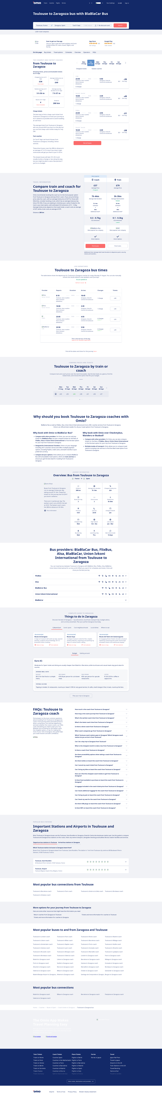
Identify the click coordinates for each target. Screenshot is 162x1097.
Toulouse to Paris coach (64, 891)
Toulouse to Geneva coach (41, 948)
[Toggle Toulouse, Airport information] (126, 870)
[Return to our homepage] (38, 3)
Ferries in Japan (96, 1057)
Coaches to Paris (58, 1063)
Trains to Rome (38, 1057)
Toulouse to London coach (41, 937)
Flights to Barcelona (78, 1063)
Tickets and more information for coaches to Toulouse (99, 915)
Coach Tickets (57, 1054)
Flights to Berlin (77, 1057)
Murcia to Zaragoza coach (65, 967)
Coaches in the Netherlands (62, 1060)
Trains (45, 3)
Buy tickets (47, 52)
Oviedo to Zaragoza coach (89, 971)
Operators (86, 52)
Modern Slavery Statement (87, 1092)
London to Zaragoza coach (89, 955)
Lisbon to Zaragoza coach (65, 959)
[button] (77, 25)
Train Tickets (37, 1054)
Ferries (64, 3)
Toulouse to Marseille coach (90, 952)
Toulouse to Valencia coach (65, 955)
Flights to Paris (77, 1060)
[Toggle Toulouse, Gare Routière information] (126, 862)
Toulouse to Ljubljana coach (114, 952)
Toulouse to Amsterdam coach (43, 944)
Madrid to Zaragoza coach (41, 959)
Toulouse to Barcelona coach (42, 891)
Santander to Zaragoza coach (114, 971)
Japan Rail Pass (115, 1057)
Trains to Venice (38, 1063)
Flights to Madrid (77, 1066)
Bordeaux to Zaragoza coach (114, 967)
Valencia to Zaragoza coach (42, 971)
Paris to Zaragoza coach (112, 955)
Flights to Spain (77, 1068)
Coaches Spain (57, 1057)
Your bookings (111, 3)
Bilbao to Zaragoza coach (65, 971)
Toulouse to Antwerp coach (42, 895)
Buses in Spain (51, 1007)
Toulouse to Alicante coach (113, 948)
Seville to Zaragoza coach (65, 963)
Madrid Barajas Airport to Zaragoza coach (46, 974)
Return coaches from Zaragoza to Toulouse (47, 915)
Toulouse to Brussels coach (41, 952)
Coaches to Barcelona (60, 1066)
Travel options (58, 52)
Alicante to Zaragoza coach (41, 967)
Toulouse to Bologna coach (65, 952)
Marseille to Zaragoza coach (90, 967)
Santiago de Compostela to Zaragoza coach (95, 974)
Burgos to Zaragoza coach (113, 974)
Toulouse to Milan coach (65, 940)
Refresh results (80, 283)
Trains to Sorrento (39, 1068)
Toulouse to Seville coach (113, 944)
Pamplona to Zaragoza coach (114, 994)
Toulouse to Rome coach (89, 937)
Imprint (51, 1092)
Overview (78, 52)
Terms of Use (61, 1092)
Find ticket (41, 84)
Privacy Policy (72, 1092)
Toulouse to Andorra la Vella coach (92, 891)
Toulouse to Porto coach (89, 944)
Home (35, 1007)
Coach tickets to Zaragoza (66, 1007)
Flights (58, 3)
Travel (112, 1054)
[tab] (81, 68)
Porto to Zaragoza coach (41, 963)
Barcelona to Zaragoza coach (90, 959)
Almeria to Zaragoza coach (65, 974)
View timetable (40, 105)
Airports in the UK (116, 1063)
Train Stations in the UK (118, 1066)
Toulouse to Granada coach (90, 948)
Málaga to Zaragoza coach (113, 959)
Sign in (127, 3)
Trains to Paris (38, 1060)
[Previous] (55, 388)
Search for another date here (81, 340)
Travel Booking (115, 1068)
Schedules (68, 52)
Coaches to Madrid (59, 1068)
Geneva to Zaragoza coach (89, 963)
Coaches (51, 3)
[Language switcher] (99, 3)
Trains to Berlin (38, 1066)
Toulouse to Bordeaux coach (114, 891)
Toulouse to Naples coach (65, 944)
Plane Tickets (76, 1054)
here (95, 351)
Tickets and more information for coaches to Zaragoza (51, 917)
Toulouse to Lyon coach (64, 948)
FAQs (94, 52)
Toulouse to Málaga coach (113, 940)
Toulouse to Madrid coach (113, 937)
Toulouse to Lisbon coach (41, 940)
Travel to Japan (115, 1060)
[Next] (126, 63)
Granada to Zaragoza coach (114, 963)
